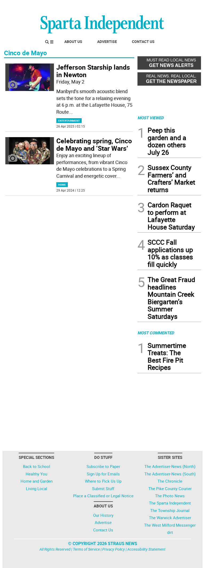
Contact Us (143, 41)
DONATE (188, 6)
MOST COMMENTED (155, 332)
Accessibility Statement (146, 549)
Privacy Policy (113, 549)
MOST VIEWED (150, 117)
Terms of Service (86, 549)
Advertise (107, 41)
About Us (73, 41)
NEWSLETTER (158, 6)
